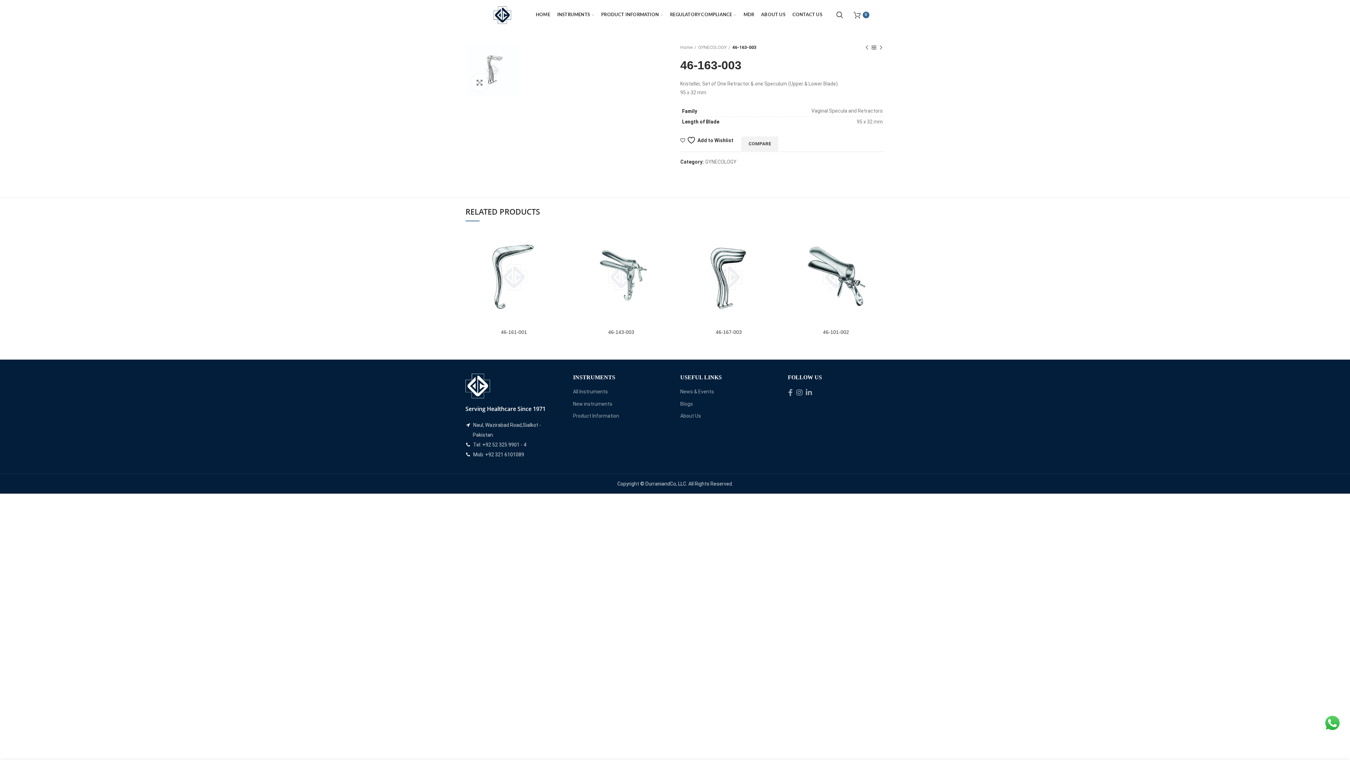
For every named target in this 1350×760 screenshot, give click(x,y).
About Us (690, 416)
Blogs (686, 404)
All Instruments (590, 391)
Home (686, 47)
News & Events (697, 391)
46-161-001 (514, 332)
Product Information (596, 416)
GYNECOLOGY (712, 47)
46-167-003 (729, 332)
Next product (881, 47)
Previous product (866, 47)
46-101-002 (836, 332)
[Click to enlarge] (479, 82)
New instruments (592, 404)
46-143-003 (621, 332)
